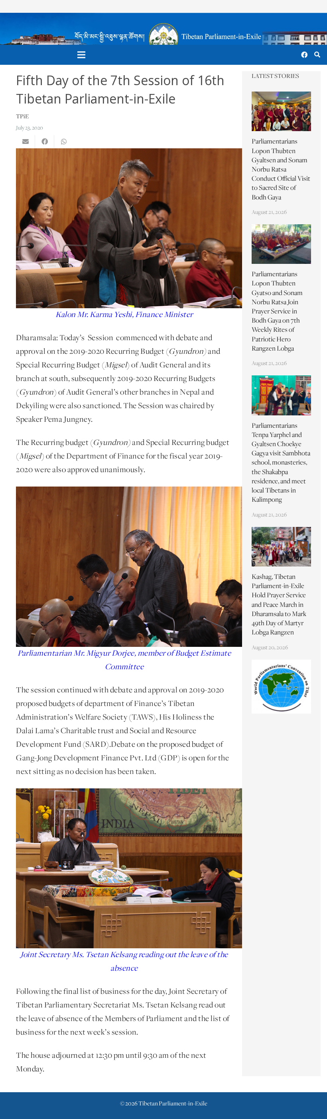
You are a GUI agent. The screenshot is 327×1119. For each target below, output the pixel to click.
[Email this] (25, 141)
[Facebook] (304, 54)
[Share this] (44, 141)
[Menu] (82, 55)
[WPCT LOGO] (281, 687)
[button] (317, 55)
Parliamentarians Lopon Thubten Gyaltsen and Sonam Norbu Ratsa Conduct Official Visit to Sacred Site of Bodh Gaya (281, 169)
